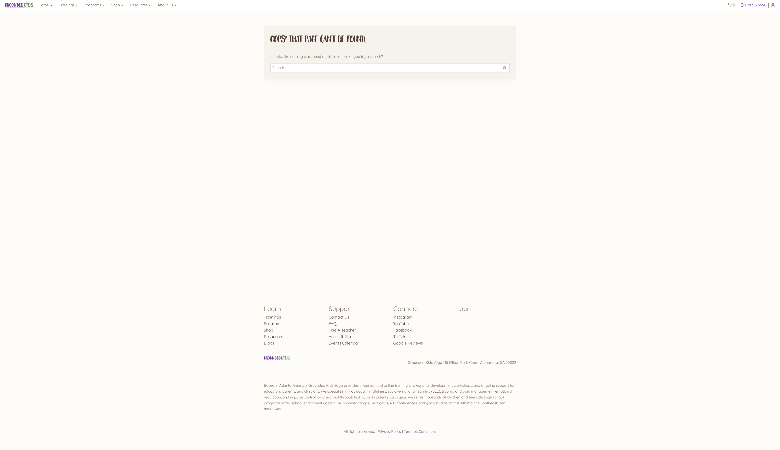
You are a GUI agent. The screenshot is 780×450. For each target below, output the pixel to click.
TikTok (399, 336)
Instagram (403, 317)
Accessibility (340, 336)
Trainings (272, 317)
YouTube (401, 323)
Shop (268, 330)
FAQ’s (334, 323)
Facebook (402, 330)
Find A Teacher (342, 330)
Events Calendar (344, 343)
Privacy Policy (389, 431)
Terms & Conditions (420, 431)
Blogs (269, 343)
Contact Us (339, 317)
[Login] (773, 5)
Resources (273, 336)
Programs (273, 323)
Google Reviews (408, 343)
